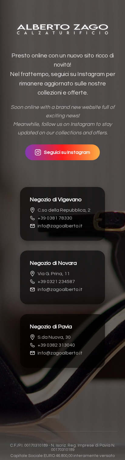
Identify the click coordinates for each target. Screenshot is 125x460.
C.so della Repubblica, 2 (64, 210)
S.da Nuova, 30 (54, 337)
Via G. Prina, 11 (54, 273)
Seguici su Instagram (67, 152)
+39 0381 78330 (55, 218)
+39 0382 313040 (56, 345)
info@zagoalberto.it (60, 225)
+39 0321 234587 (56, 281)
